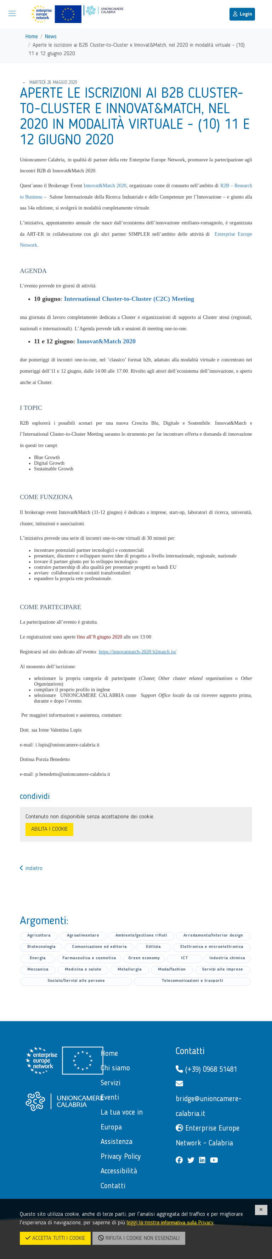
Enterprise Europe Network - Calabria (207, 1136)
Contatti (190, 1051)
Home (32, 37)
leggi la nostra (170, 1223)
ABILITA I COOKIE (49, 829)
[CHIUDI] (261, 1210)
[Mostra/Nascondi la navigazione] (12, 13)
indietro (32, 868)
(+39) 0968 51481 (210, 1070)
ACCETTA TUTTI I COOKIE (57, 1238)
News (51, 37)
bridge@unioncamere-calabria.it (209, 1106)
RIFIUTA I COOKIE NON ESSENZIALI (142, 1238)
